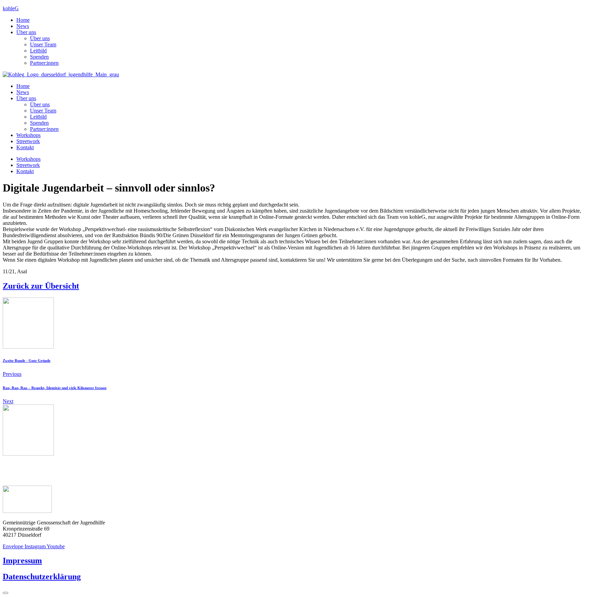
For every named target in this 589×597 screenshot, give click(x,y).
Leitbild (38, 50)
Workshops (28, 135)
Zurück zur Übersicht (41, 285)
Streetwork (28, 141)
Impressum (22, 560)
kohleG (11, 8)
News (22, 26)
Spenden (39, 57)
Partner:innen (44, 63)
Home (23, 20)
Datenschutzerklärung (42, 576)
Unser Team (43, 44)
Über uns (26, 32)
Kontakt (25, 147)
